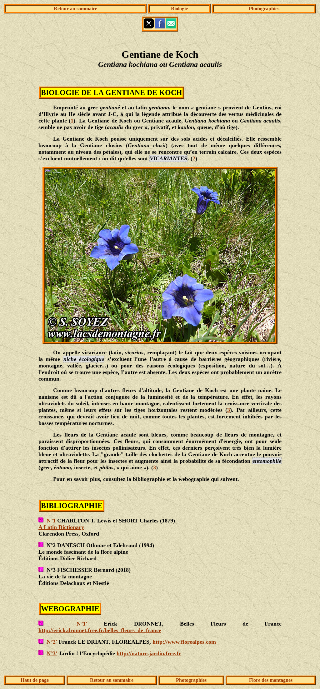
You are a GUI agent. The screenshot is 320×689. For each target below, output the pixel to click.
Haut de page (35, 680)
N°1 (51, 520)
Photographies (264, 8)
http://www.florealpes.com (184, 642)
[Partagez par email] (171, 26)
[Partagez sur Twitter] (149, 26)
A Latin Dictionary (61, 527)
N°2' (52, 642)
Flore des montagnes (270, 680)
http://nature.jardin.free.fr (149, 653)
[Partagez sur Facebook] (160, 26)
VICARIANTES (168, 158)
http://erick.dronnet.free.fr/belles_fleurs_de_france (99, 630)
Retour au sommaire (75, 8)
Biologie (179, 8)
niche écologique (83, 359)
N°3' (52, 653)
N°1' (82, 624)
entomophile (266, 461)
